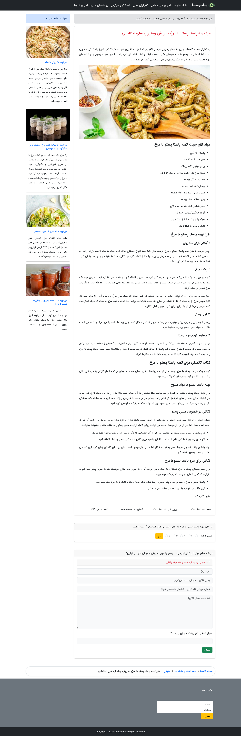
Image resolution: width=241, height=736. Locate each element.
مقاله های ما (180, 5)
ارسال (207, 650)
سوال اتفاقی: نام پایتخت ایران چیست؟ (191, 633)
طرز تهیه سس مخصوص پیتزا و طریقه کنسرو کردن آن (50, 302)
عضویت (207, 716)
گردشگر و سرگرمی (120, 5)
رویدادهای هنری (99, 5)
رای (159, 536)
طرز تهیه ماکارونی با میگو (56, 62)
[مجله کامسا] (203, 5)
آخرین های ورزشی (161, 5)
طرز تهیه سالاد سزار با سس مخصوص (50, 231)
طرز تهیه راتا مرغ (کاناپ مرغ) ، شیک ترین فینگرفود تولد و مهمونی (48, 146)
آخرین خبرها (81, 5)
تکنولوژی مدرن (140, 5)
